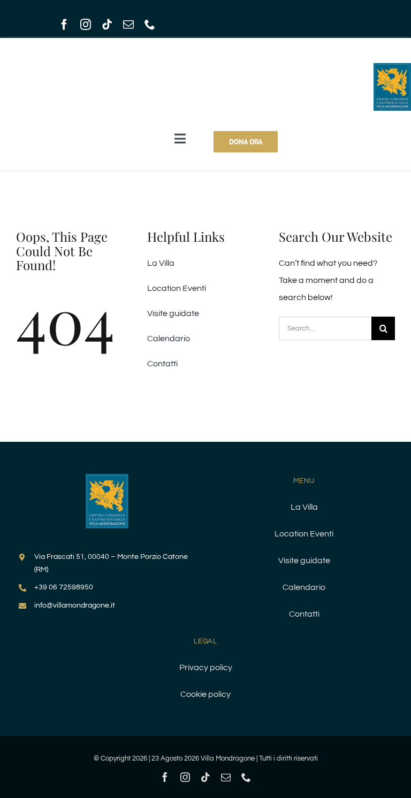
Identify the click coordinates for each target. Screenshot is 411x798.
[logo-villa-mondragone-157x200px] (392, 67)
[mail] (128, 24)
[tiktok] (107, 24)
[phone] (149, 24)
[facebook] (64, 24)
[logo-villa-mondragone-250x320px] (107, 478)
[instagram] (85, 24)
